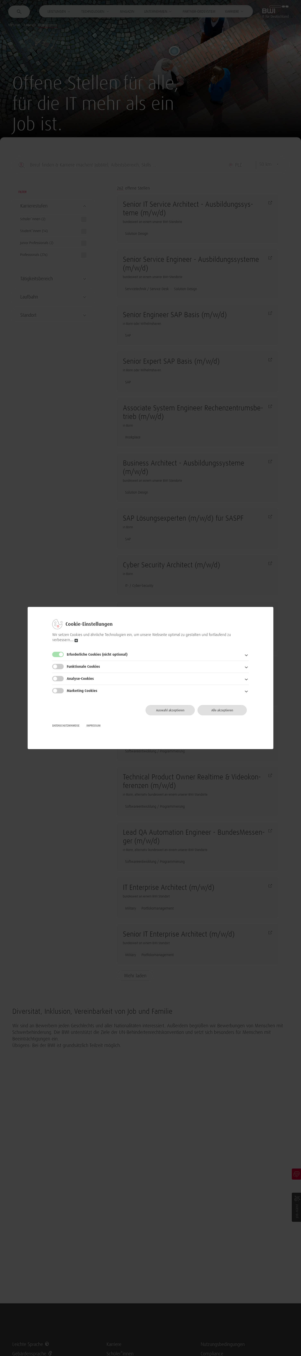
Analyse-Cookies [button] (80, 679)
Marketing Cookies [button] (82, 691)
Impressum (93, 725)
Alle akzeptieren (222, 710)
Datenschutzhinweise (65, 725)
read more (76, 640)
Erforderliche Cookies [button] (97, 654)
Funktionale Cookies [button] (83, 667)
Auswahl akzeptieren (170, 710)
